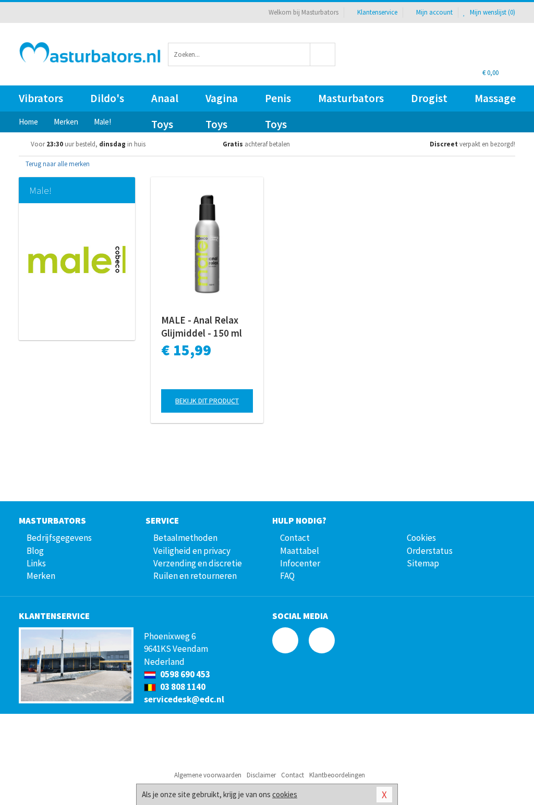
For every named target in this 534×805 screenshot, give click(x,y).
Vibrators (41, 98)
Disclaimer (261, 775)
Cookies (421, 537)
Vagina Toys (221, 101)
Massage (495, 98)
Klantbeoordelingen (337, 775)
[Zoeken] (322, 54)
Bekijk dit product (207, 400)
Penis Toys (278, 101)
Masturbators (351, 98)
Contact (295, 537)
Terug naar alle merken (57, 163)
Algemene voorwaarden (207, 775)
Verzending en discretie (197, 563)
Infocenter (300, 563)
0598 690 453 (184, 674)
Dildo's (107, 98)
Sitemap (423, 563)
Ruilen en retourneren (195, 575)
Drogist (429, 98)
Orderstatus (430, 550)
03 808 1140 (182, 686)
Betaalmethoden (185, 537)
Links (36, 563)
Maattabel (299, 550)
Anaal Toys (164, 101)
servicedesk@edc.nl (184, 699)
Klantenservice (377, 12)
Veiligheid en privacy (191, 550)
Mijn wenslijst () (491, 12)
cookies (284, 794)
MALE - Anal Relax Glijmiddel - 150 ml (201, 326)
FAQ (287, 575)
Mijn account (434, 12)
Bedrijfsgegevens (59, 537)
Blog (35, 550)
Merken (41, 575)
